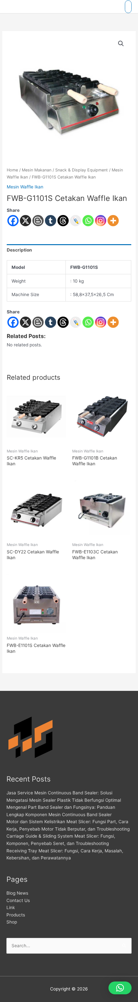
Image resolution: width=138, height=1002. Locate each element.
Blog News (17, 893)
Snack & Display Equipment (81, 170)
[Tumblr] (50, 220)
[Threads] (63, 220)
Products (15, 914)
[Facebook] (13, 220)
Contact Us (18, 900)
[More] (113, 220)
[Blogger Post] (38, 220)
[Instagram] (100, 220)
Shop (11, 921)
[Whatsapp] (88, 220)
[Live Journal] (75, 322)
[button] (121, 43)
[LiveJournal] (75, 220)
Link (10, 907)
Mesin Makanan (36, 170)
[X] (25, 220)
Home (12, 170)
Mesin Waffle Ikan (25, 186)
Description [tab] (19, 250)
